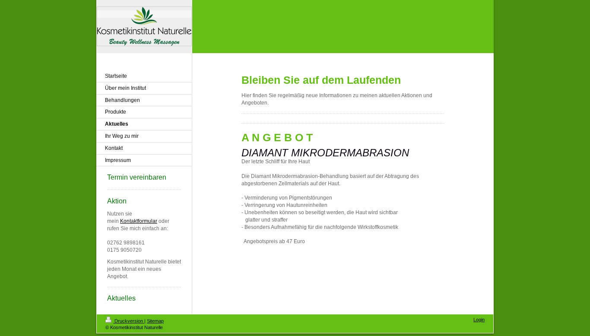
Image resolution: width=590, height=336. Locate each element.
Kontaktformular (138, 221)
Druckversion (128, 320)
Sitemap (155, 320)
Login (479, 319)
